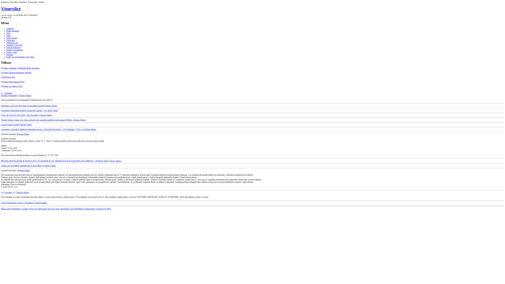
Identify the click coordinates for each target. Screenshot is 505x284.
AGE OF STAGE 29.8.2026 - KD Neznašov (20, 115)
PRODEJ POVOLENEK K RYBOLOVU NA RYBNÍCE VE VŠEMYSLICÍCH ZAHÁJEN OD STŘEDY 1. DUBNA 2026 (54, 161)
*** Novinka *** (8, 192)
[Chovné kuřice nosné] (25, 125)
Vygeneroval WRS (103, 209)
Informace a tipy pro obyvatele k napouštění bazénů (22, 106)
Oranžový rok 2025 (14, 45)
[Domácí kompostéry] (24, 95)
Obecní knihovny (13, 47)
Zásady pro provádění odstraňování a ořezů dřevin (22, 166)
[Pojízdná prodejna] (23, 134)
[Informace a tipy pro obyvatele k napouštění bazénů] (50, 106)
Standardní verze (67, 209)
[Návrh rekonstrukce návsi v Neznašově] (40, 203)
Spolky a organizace (14, 50)
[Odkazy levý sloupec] (20, 68)
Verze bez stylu (53, 209)
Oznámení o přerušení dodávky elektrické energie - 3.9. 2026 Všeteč (29, 110)
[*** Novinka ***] (22, 192)
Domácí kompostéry (9, 95)
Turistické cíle (12, 43)
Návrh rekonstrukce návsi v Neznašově (17, 203)
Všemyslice (11, 8)
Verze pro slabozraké (37, 209)
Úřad (8, 36)
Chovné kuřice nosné (10, 125)
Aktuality (10, 28)
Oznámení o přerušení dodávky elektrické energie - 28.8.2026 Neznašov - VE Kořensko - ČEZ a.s (42, 129)
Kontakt (9, 55)
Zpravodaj (10, 40)
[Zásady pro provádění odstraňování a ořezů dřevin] (49, 166)
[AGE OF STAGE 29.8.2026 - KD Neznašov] (45, 115)
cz (2, 93)
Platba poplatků (12, 31)
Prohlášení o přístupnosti (85, 209)
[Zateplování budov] (23, 170)
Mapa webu (6, 209)
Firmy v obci (11, 52)
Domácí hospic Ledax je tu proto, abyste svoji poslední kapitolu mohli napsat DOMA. (36, 120)
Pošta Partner (11, 38)
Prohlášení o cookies (20, 209)
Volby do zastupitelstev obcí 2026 (20, 57)
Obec (8, 33)
